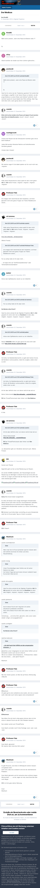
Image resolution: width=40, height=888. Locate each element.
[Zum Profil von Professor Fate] (3, 194)
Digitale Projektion (19, 19)
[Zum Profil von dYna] (3, 56)
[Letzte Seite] (37, 25)
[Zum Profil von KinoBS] (3, 34)
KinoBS (6, 17)
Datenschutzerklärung (13, 881)
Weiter (33, 25)
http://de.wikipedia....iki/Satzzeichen (12, 236)
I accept (11, 832)
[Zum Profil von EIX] (3, 460)
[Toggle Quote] (4, 76)
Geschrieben (15, 35)
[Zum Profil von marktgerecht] (3, 134)
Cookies (16, 884)
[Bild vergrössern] (7, 482)
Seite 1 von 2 (21, 25)
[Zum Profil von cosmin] (3, 110)
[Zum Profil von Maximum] (3, 538)
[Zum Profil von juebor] (3, 274)
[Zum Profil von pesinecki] (3, 70)
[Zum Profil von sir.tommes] (3, 217)
